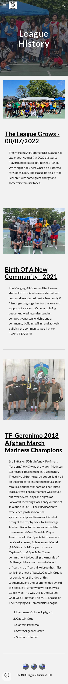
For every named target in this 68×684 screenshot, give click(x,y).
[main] (34, 38)
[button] (4, 5)
